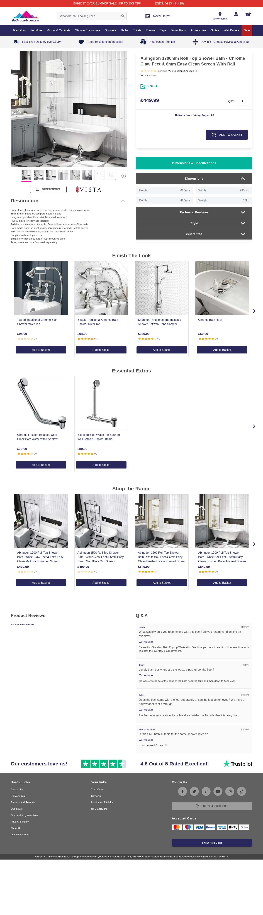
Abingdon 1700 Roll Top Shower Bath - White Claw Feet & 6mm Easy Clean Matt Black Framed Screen (40, 557)
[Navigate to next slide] (254, 311)
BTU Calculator (99, 808)
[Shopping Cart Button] (248, 14)
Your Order (97, 789)
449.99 (149, 100)
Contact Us (17, 789)
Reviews (96, 795)
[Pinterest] (206, 791)
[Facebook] (182, 791)
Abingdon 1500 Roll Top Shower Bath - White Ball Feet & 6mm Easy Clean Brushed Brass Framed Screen (162, 557)
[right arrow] (123, 176)
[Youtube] (218, 791)
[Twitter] (194, 791)
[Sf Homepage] (25, 16)
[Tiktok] (241, 791)
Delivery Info (18, 795)
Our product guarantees (24, 815)
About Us (16, 828)
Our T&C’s (17, 808)
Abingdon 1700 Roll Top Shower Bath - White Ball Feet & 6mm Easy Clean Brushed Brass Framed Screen (222, 557)
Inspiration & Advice (102, 802)
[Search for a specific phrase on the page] (123, 16)
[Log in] (236, 14)
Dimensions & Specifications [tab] (194, 163)
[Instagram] (230, 791)
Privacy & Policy (20, 821)
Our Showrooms (20, 834)
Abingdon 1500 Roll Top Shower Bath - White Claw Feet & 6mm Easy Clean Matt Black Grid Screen (100, 557)
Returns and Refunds (23, 802)
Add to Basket (41, 349)
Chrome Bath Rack (210, 319)
